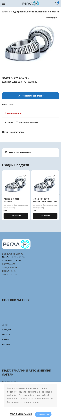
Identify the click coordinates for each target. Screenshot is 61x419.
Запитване (16, 216)
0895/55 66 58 (9, 267)
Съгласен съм (43, 414)
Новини (5, 339)
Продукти (6, 329)
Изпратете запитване (33, 96)
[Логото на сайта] (30, 3)
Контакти (6, 334)
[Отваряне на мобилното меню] (3, 3)
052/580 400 (8, 264)
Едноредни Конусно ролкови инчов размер (36, 11)
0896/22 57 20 (9, 274)
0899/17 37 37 (9, 271)
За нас (5, 325)
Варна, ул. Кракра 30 (12, 254)
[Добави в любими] (24, 175)
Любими (6, 344)
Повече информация (21, 414)
